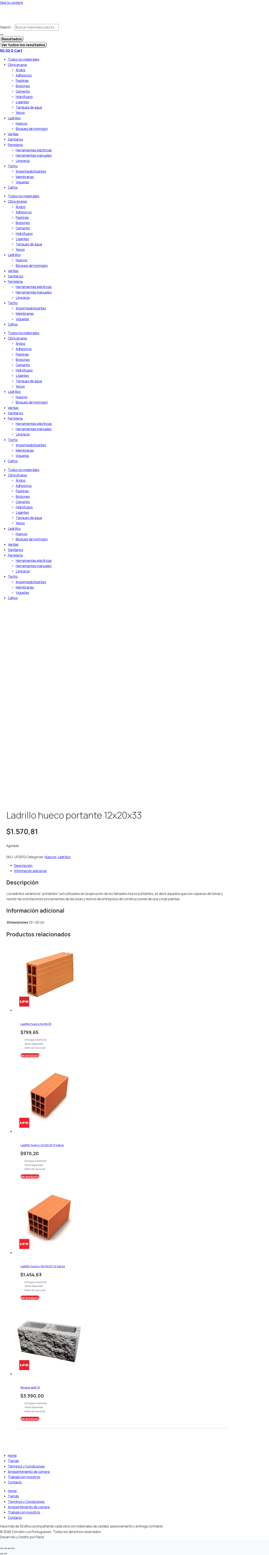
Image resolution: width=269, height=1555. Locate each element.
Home (12, 1455)
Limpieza (23, 160)
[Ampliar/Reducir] (1, 1548)
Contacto (15, 1482)
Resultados (12, 39)
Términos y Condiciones (26, 1466)
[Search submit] (1, 34)
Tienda (13, 1461)
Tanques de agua (29, 107)
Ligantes (22, 102)
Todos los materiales (23, 59)
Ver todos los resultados (23, 44)
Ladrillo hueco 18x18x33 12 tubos (42, 1266)
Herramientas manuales (34, 155)
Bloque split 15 (30, 1387)
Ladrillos (14, 118)
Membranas (25, 177)
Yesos (20, 112)
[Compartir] (9, 1548)
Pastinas (22, 80)
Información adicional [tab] (30, 871)
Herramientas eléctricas (34, 150)
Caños (13, 187)
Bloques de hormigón (32, 128)
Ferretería (15, 145)
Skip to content (11, 2)
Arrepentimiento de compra (29, 1471)
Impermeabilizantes (31, 171)
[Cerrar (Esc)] (12, 1548)
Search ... (7, 27)
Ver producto (30, 1055)
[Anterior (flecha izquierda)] (1, 1553)
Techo (13, 166)
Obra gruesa (17, 64)
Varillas (13, 134)
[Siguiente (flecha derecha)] (5, 1553)
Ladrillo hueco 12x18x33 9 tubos (42, 1145)
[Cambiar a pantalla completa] (5, 1548)
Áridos (20, 70)
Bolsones (23, 86)
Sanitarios (15, 139)
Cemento (23, 91)
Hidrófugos (24, 96)
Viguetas (22, 182)
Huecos (21, 123)
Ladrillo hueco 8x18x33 (35, 1024)
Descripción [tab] (23, 865)
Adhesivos (24, 75)
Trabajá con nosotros (24, 1477)
